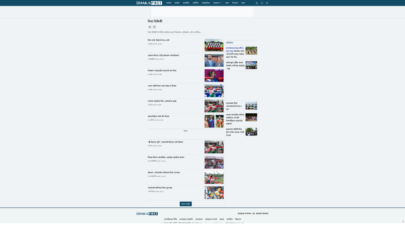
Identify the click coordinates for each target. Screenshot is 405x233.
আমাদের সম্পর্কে (211, 219)
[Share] (150, 27)
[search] (262, 2)
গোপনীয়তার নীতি (170, 219)
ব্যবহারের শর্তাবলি (186, 219)
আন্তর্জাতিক (206, 3)
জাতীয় (177, 3)
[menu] (266, 2)
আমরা (221, 219)
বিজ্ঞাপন (238, 219)
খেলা (227, 3)
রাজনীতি (186, 3)
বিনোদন (235, 3)
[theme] (257, 3)
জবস (243, 3)
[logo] (149, 3)
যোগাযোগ (199, 219)
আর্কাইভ (230, 219)
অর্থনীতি (195, 3)
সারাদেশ (216, 3)
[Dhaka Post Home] (147, 213)
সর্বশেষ (168, 3)
